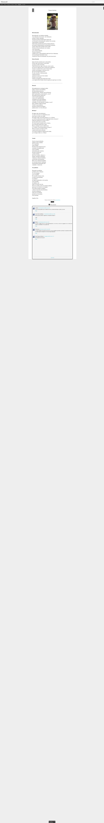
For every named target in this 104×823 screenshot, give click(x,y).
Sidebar (16, 4)
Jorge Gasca (58, 200)
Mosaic (12, 4)
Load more (52, 257)
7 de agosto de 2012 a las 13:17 (49, 236)
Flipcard (5, 4)
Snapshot (19, 4)
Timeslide (23, 4)
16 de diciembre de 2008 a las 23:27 (44, 207)
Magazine (9, 4)
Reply (36, 210)
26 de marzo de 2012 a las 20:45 (45, 229)
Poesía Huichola (52, 10)
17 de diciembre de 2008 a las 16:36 (49, 213)
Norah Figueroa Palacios (39, 236)
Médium (36, 221)
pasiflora (36, 207)
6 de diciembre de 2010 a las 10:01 (43, 221)
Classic (2, 4)
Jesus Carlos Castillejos (39, 213)
